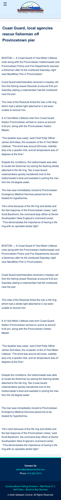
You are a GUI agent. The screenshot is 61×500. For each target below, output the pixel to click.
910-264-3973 (34, 473)
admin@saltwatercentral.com (30, 469)
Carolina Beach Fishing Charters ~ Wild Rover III (29, 486)
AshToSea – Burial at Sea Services (30, 489)
